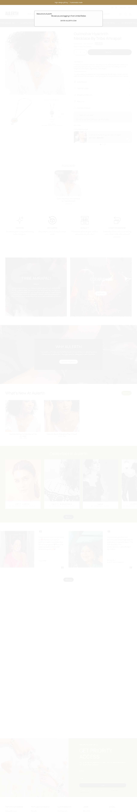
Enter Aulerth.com (69, 21)
